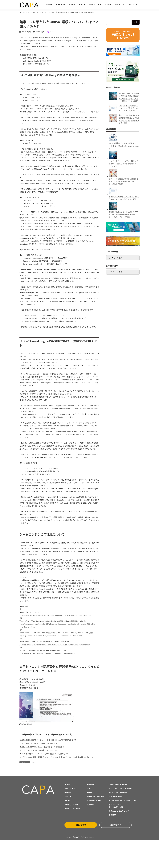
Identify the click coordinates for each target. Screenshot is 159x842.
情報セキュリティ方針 (95, 797)
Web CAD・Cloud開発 (118, 793)
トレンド (34, 762)
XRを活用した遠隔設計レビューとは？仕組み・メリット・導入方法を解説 (129, 108)
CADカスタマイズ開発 (118, 785)
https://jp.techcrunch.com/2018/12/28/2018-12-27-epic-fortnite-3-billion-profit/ (50, 636)
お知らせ (67, 801)
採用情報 (90, 805)
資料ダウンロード (71, 805)
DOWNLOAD (26, 724)
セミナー (67, 797)
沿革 (88, 789)
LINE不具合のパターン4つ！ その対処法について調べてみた (45, 754)
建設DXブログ (115, 825)
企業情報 (90, 785)
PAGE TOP (153, 815)
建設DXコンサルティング (119, 811)
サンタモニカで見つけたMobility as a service (39, 743)
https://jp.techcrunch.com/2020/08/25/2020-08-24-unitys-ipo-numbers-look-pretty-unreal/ (54, 644)
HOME (67, 785)
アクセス (90, 793)
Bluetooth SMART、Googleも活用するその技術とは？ (43, 747)
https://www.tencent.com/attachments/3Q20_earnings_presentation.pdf (47, 653)
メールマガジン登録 (72, 809)
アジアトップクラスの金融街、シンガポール (39, 750)
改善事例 (67, 793)
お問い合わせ (80, 825)
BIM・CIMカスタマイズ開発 (120, 789)
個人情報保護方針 (94, 801)
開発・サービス (70, 789)
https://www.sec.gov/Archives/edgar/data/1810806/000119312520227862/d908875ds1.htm (55, 615)
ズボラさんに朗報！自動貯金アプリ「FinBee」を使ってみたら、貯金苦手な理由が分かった (57, 757)
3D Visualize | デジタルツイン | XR (122, 801)
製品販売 (112, 815)
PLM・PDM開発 (115, 797)
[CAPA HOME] (39, 789)
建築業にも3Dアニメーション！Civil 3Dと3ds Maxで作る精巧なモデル (49, 740)
